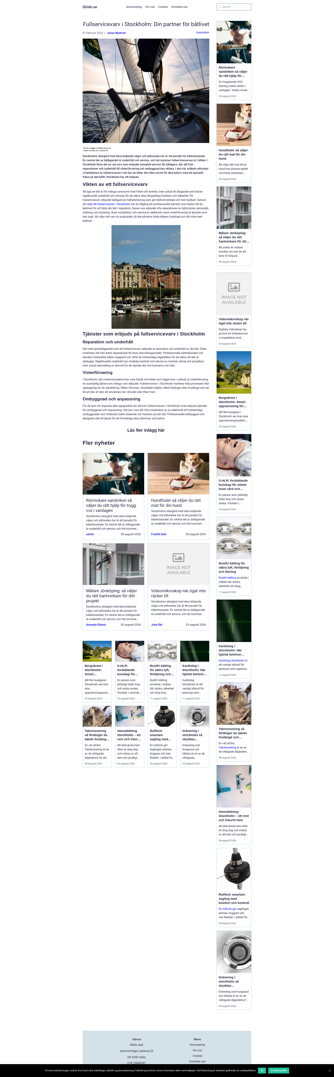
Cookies (163, 7)
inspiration (202, 32)
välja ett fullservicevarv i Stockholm (108, 204)
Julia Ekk (156, 624)
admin (90, 534)
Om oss (150, 7)
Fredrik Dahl (158, 534)
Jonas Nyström (116, 33)
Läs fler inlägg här (146, 430)
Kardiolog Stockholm (231, 660)
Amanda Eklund (96, 624)
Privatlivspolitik (279, 1070)
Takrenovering (227, 747)
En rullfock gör (227, 909)
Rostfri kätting (227, 577)
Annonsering (134, 7)
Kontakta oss (179, 7)
